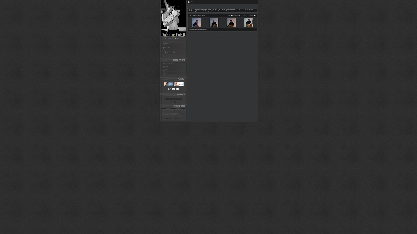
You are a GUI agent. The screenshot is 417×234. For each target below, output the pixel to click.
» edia (164, 48)
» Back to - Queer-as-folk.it (168, 63)
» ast (163, 44)
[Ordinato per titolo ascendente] (231, 15)
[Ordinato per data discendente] (247, 15)
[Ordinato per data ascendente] (245, 15)
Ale (172, 118)
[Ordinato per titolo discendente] (232, 15)
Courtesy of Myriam (224, 11)
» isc (163, 50)
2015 (234, 9)
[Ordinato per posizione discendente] (255, 15)
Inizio (191, 2)
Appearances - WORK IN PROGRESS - (205, 9)
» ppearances (166, 47)
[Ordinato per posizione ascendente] (254, 15)
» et (163, 46)
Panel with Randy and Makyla (208, 11)
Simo (183, 118)
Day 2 (195, 11)
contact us (182, 113)
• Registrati (169, 38)
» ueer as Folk (166, 43)
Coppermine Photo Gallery (225, 34)
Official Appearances (225, 9)
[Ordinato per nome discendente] (241, 15)
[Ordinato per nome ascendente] (239, 15)
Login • (178, 38)
